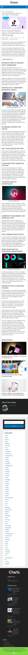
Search (14, 426)
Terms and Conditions (9, 646)
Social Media (5, 39)
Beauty (7, 439)
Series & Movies (9, 533)
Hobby (7, 491)
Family (7, 467)
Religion (7, 529)
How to (7, 499)
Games (7, 481)
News (6, 517)
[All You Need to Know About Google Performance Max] (14, 366)
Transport (7, 551)
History (7, 489)
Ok (14, 653)
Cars (6, 447)
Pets (6, 521)
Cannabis (7, 445)
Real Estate (8, 525)
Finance (7, 473)
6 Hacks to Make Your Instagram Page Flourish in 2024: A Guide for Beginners (13, 394)
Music (6, 513)
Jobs (6, 501)
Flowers (7, 475)
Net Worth (7, 515)
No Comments (14, 39)
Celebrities (8, 451)
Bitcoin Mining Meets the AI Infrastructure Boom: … (16, 591)
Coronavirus (8, 453)
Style (6, 543)
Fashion (7, 469)
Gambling (7, 479)
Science (7, 531)
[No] (26, 651)
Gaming (7, 483)
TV (6, 555)
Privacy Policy (7, 644)
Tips (6, 547)
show (11, 59)
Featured (7, 471)
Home (6, 495)
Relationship (8, 527)
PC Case (7, 519)
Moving (7, 511)
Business (7, 443)
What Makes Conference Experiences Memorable (16, 631)
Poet (6, 523)
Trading (7, 549)
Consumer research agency (8, 110)
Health (7, 487)
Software (7, 539)
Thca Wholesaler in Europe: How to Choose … (16, 622)
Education (7, 463)
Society (7, 537)
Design (7, 459)
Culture (7, 457)
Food (6, 477)
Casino (7, 449)
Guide (6, 485)
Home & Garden (9, 497)
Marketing (7, 507)
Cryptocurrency (9, 455)
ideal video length (16, 152)
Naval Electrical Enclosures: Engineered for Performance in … (14, 611)
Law (6, 503)
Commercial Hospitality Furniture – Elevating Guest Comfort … (13, 601)
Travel (6, 553)
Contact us (6, 642)
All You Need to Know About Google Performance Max (12, 375)
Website (7, 563)
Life (6, 505)
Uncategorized (9, 557)
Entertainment (8, 465)
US (6, 559)
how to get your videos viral (18, 331)
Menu (2, 6)
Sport (6, 541)
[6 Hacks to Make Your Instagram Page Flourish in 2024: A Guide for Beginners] (14, 385)
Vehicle (7, 561)
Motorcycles (8, 509)
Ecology (7, 461)
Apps (6, 435)
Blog (6, 441)
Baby (6, 437)
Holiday (7, 493)
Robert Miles (6, 37)
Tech (6, 545)
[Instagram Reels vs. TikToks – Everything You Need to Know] (14, 348)
